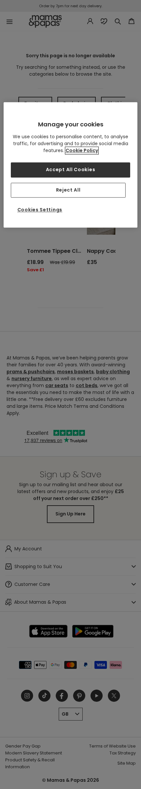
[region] (71, 164)
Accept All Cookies (70, 169)
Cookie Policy (82, 150)
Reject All (68, 190)
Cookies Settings (39, 210)
